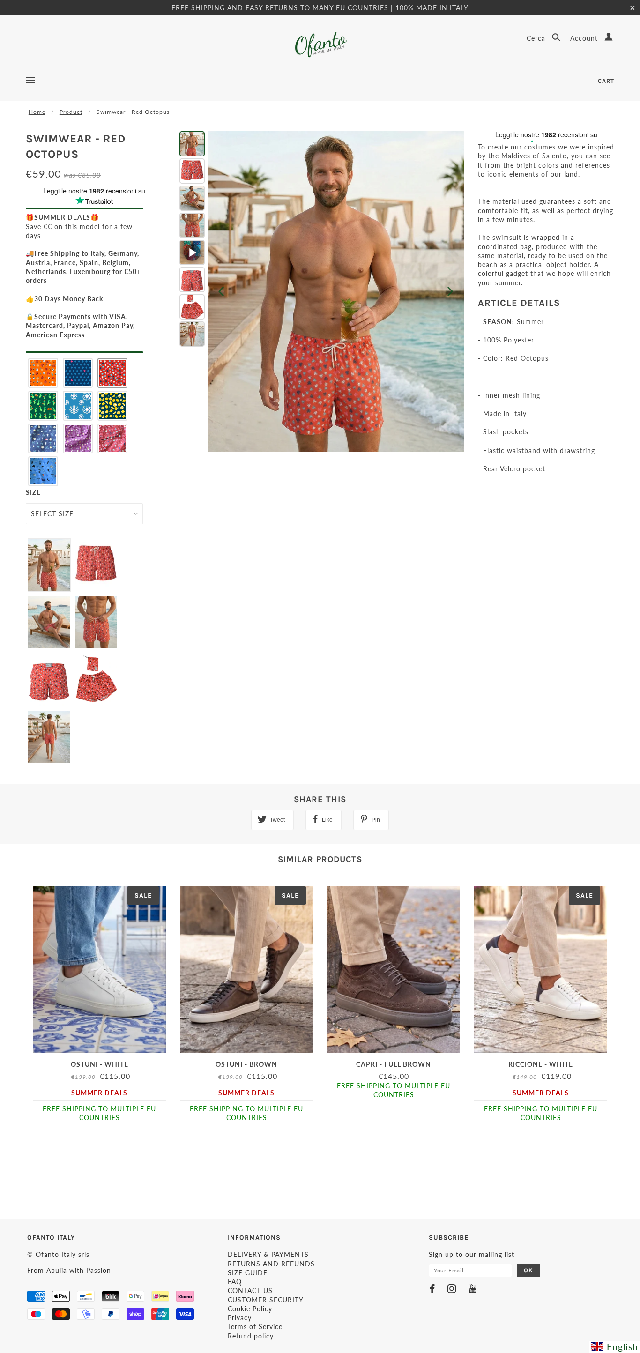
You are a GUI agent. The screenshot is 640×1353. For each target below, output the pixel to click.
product (71, 111)
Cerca (537, 38)
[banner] (320, 45)
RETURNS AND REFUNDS (271, 1264)
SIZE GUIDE (248, 1273)
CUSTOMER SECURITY (266, 1300)
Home (37, 111)
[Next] (450, 291)
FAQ (235, 1282)
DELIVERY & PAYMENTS (268, 1254)
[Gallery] (320, 291)
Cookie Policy (250, 1309)
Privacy (240, 1318)
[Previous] (221, 291)
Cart (606, 80)
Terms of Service (255, 1327)
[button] (43, 373)
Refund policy (251, 1336)
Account (585, 38)
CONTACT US (250, 1290)
